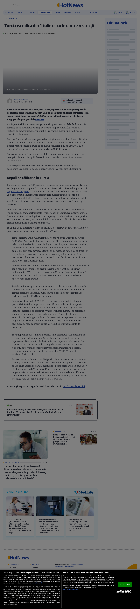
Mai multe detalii (37, 583)
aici (17, 597)
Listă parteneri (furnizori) (71, 589)
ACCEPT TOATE (125, 584)
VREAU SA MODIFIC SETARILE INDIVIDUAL (124, 591)
